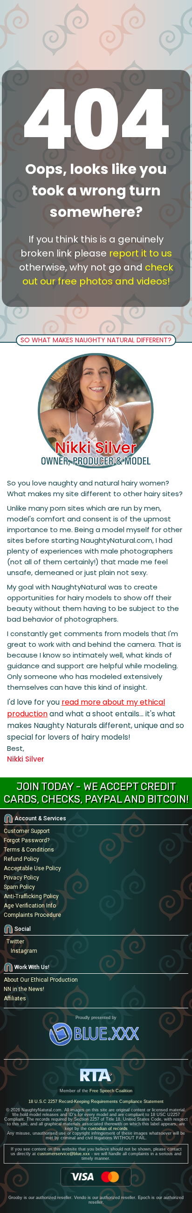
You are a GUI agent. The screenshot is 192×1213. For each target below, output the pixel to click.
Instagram (22, 951)
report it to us (140, 253)
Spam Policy (19, 887)
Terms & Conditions (29, 849)
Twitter (14, 941)
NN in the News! (24, 989)
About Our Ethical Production (41, 980)
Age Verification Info (30, 905)
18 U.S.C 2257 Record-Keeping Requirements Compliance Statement (96, 1101)
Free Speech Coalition (110, 1090)
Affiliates (15, 998)
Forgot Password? (26, 840)
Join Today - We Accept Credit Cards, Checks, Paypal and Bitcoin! (96, 792)
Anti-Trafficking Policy (31, 896)
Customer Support (27, 831)
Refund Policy (21, 859)
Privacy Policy (21, 877)
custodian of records (108, 1128)
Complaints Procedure (32, 915)
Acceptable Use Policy (32, 868)
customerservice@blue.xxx (63, 1153)
